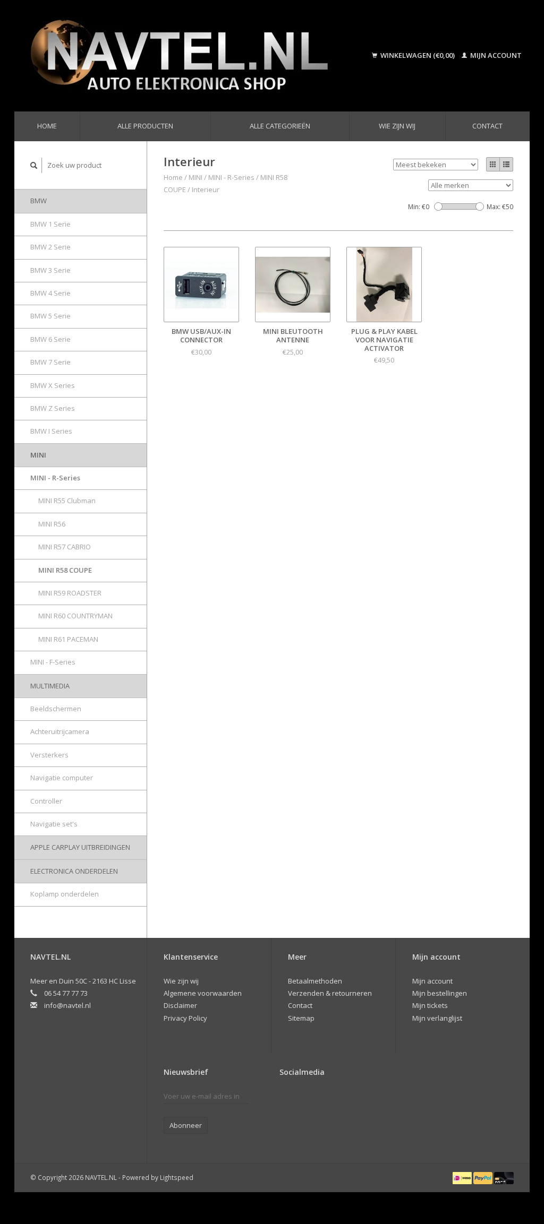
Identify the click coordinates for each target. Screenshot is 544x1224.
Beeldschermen (55, 708)
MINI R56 (51, 524)
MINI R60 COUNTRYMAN (75, 615)
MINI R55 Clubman (67, 500)
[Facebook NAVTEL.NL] (287, 1098)
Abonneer (185, 1125)
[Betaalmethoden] (463, 1177)
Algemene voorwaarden (203, 993)
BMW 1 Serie (50, 224)
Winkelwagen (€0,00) (417, 55)
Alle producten (145, 126)
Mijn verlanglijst (437, 1018)
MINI (38, 455)
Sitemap (301, 1018)
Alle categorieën (280, 126)
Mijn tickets (430, 1005)
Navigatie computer (61, 777)
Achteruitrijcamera (59, 731)
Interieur (205, 189)
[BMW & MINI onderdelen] (190, 56)
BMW (38, 200)
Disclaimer (180, 1005)
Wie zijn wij (397, 126)
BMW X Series (52, 385)
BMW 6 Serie (50, 339)
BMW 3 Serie (50, 270)
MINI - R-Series (55, 477)
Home (47, 126)
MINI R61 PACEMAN (68, 639)
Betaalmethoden (315, 981)
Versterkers (49, 755)
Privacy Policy (185, 1018)
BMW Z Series (52, 408)
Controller (46, 801)
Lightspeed (176, 1177)
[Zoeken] (34, 165)
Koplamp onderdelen (64, 894)
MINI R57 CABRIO (64, 546)
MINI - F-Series (52, 662)
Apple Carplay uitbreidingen (80, 847)
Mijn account (495, 55)
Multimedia (50, 686)
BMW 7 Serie (50, 362)
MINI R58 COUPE (65, 570)
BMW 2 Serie (50, 247)
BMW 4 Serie (50, 293)
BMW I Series (51, 431)
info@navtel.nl (67, 1005)
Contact (487, 126)
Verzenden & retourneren (330, 993)
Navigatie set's (54, 824)
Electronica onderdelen (74, 871)
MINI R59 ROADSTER (69, 593)
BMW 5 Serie (50, 316)
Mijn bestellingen (439, 993)
